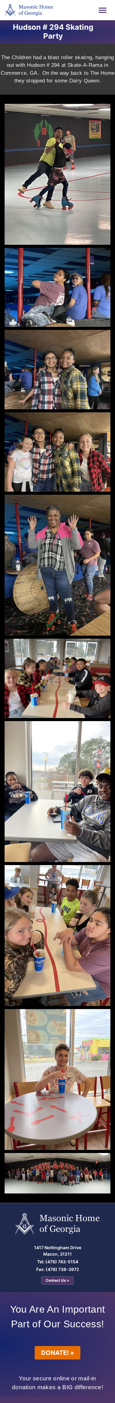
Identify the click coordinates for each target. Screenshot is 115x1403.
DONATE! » (57, 1352)
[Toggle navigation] (102, 10)
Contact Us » (57, 1280)
